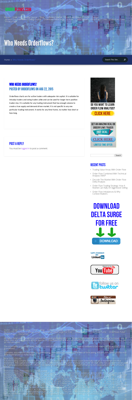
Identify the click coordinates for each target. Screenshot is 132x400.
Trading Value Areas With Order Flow (109, 169)
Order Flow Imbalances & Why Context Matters (106, 192)
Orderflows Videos (73, 330)
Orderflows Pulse (117, 19)
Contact (96, 330)
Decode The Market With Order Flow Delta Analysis (109, 180)
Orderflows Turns (99, 19)
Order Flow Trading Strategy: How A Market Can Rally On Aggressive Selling (109, 186)
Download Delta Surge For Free (58, 19)
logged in (25, 148)
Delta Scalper (82, 19)
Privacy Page (11, 21)
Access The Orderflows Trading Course (23, 19)
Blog (42, 17)
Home (7, 59)
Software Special (55, 330)
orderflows (28, 89)
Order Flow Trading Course (25, 330)
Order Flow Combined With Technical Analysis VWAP (109, 174)
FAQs (87, 330)
